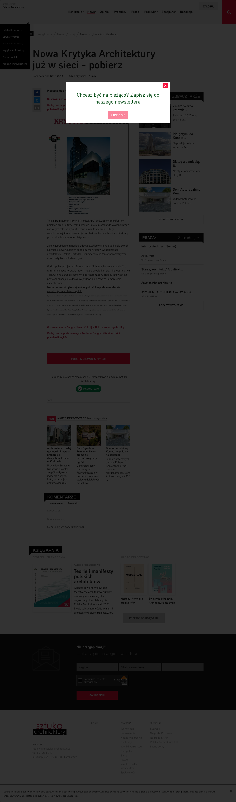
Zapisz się (118, 115)
